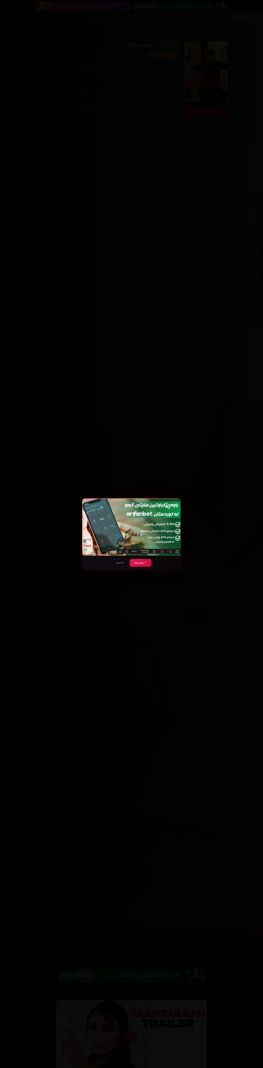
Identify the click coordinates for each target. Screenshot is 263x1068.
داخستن (120, 563)
